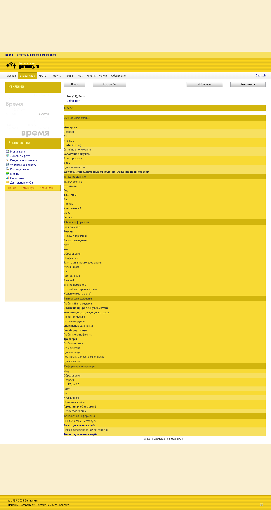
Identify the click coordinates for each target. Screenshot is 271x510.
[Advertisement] (110, 26)
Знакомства (27, 63)
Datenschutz (27, 505)
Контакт (64, 505)
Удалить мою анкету (22, 165)
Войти (9, 55)
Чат (80, 75)
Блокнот (15, 173)
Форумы (56, 75)
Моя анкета (17, 151)
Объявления (118, 75)
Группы (70, 75)
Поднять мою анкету (23, 160)
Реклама (16, 86)
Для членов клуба (21, 182)
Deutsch (261, 75)
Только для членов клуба (79, 425)
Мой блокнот (205, 84)
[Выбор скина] (260, 505)
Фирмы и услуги (97, 75)
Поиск (12, 188)
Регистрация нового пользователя (36, 55)
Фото (42, 75)
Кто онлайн (47, 188)
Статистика (17, 178)
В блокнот (73, 100)
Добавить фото (19, 156)
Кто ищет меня (19, 169)
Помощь (13, 505)
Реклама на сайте (47, 505)
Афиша (11, 75)
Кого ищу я (27, 188)
